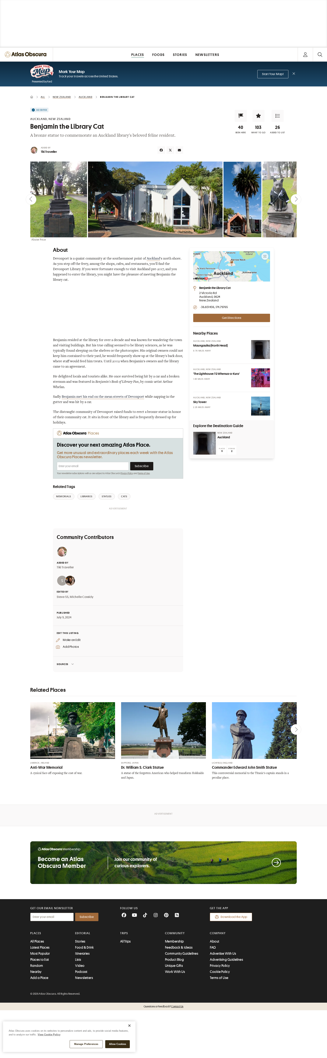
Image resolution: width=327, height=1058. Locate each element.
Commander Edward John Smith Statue (244, 767)
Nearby (36, 971)
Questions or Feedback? (163, 1006)
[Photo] (260, 349)
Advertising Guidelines (226, 959)
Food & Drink (84, 947)
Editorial (82, 933)
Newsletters (84, 977)
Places (35, 933)
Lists (78, 959)
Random (36, 965)
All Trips (125, 941)
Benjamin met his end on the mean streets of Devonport (103, 397)
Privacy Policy (127, 473)
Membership (174, 941)
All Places (37, 941)
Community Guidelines (181, 953)
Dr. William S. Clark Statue (142, 767)
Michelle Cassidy (81, 596)
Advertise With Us (223, 953)
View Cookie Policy (49, 1034)
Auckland (153, 258)
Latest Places (40, 947)
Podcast (81, 971)
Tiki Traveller (49, 151)
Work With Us (175, 971)
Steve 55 (63, 596)
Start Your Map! (273, 74)
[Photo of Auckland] (204, 443)
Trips (124, 933)
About (214, 941)
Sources (62, 664)
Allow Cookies (117, 1044)
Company (218, 933)
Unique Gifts (174, 965)
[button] (241, 116)
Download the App (234, 916)
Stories (80, 941)
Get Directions (231, 317)
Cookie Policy (220, 971)
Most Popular (40, 953)
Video (79, 965)
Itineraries (82, 953)
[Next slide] (296, 199)
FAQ (213, 947)
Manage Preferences (86, 1044)
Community (175, 933)
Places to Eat (39, 959)
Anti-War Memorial (46, 767)
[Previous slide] (31, 199)
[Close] (129, 1025)
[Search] (320, 54)
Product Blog (174, 959)
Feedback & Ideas (178, 947)
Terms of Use (144, 473)
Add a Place (39, 977)
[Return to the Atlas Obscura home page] (26, 54)
